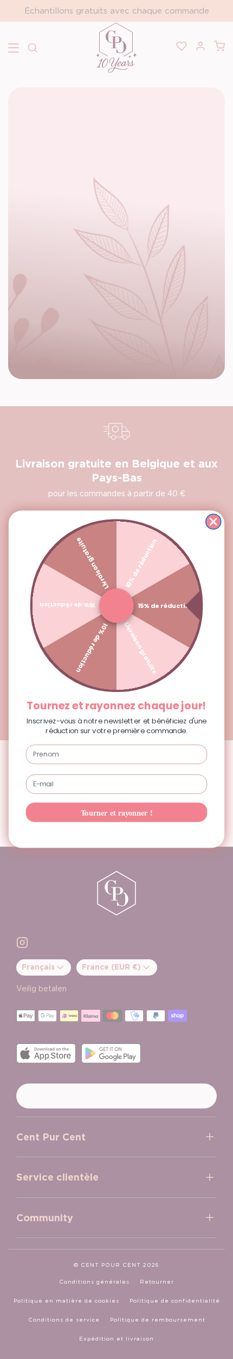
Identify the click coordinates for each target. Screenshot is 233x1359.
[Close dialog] (213, 521)
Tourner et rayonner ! (117, 812)
